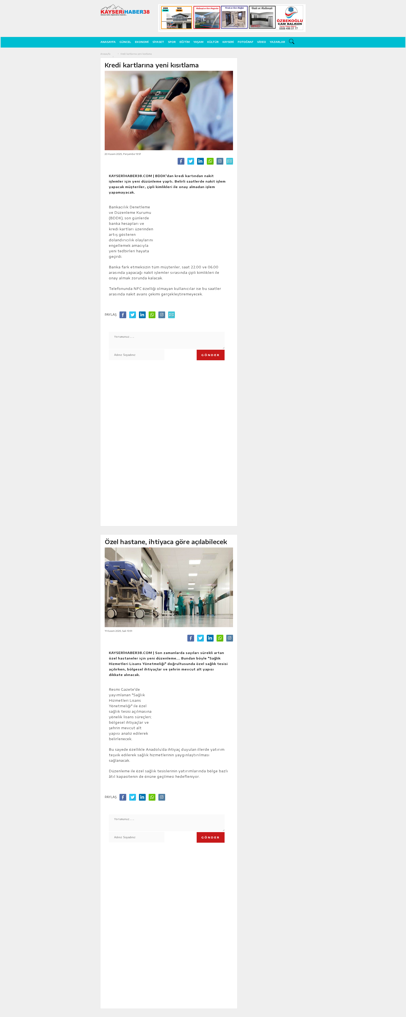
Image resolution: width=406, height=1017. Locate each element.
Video (261, 42)
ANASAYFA (108, 42)
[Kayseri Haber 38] (125, 10)
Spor (172, 42)
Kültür (213, 42)
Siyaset (158, 42)
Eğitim (185, 42)
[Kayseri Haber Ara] (292, 42)
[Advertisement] (328, 115)
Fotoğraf (245, 42)
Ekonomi (142, 42)
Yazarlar (277, 42)
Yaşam (198, 42)
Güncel (125, 42)
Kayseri (228, 42)
